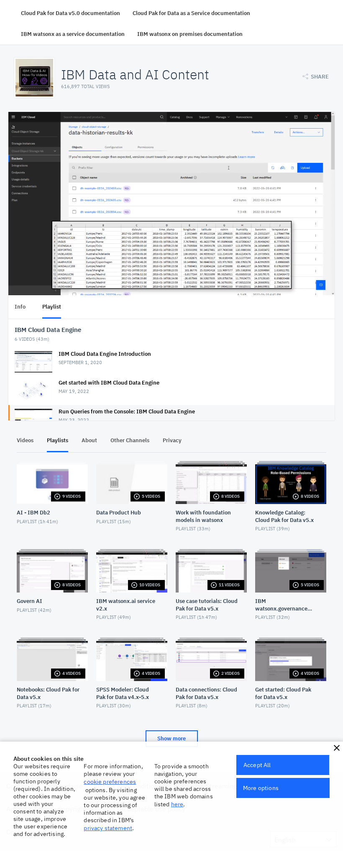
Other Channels (129, 440)
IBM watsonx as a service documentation (73, 34)
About (89, 440)
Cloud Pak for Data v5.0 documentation (70, 13)
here (177, 804)
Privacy (172, 440)
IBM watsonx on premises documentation (190, 34)
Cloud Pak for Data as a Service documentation (191, 13)
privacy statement (108, 828)
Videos (25, 440)
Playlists (57, 440)
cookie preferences (110, 781)
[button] (337, 748)
